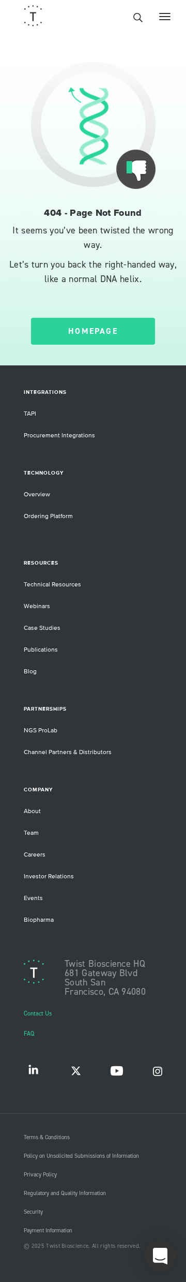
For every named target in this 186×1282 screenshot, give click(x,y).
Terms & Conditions (47, 1137)
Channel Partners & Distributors (68, 752)
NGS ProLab (40, 730)
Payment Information (48, 1230)
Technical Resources (52, 584)
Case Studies (42, 628)
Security (33, 1212)
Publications (41, 650)
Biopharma (39, 920)
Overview (37, 494)
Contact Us (38, 1014)
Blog (30, 671)
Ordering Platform (48, 516)
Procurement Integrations (59, 435)
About (32, 811)
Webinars (37, 606)
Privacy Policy (40, 1174)
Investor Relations (49, 876)
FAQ (29, 1034)
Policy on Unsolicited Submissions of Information (81, 1156)
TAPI (30, 414)
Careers (34, 855)
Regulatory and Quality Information (65, 1193)
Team (31, 833)
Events (33, 898)
